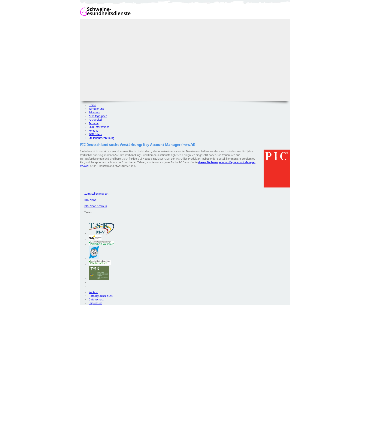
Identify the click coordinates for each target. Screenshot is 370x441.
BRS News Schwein (93, 206)
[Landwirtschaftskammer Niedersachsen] (100, 264)
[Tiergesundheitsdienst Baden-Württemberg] (95, 239)
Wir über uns (96, 109)
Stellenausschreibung (101, 138)
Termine (93, 123)
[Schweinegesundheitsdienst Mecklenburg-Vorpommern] (101, 233)
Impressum (95, 303)
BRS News (88, 200)
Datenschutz (96, 299)
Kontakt (93, 130)
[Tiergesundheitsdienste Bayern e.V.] (94, 258)
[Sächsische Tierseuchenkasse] (99, 278)
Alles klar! (83, 430)
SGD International (99, 127)
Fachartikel (95, 120)
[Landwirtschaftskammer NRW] (101, 244)
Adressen (94, 112)
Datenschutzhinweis (92, 439)
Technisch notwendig (86, 382)
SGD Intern (95, 134)
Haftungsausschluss (101, 296)
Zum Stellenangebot (94, 193)
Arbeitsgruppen (98, 116)
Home (92, 105)
